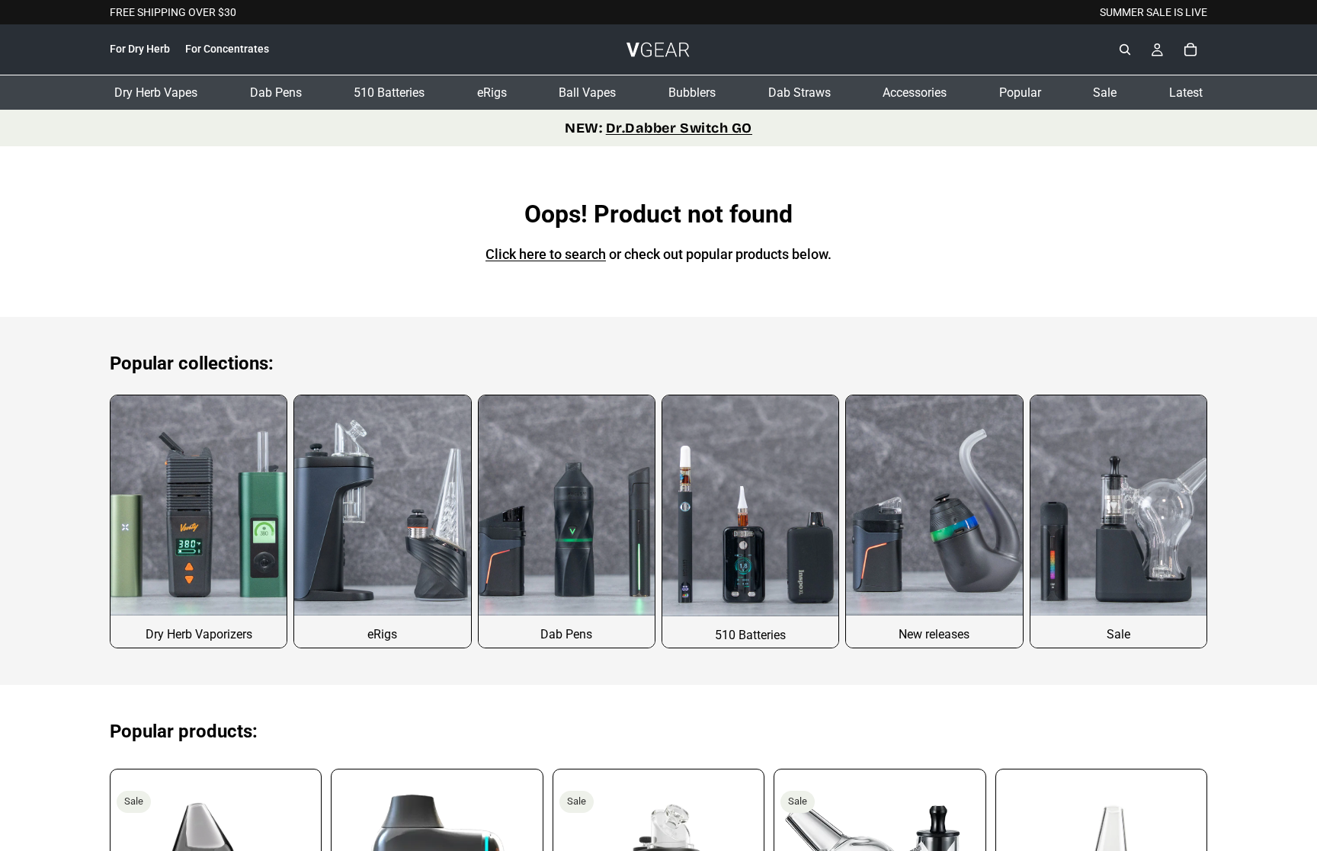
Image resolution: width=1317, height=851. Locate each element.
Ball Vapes (587, 92)
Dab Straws (799, 92)
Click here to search (545, 254)
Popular (1020, 92)
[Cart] (1190, 50)
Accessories (915, 92)
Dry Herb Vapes (155, 92)
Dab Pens (276, 92)
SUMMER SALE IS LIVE (1153, 12)
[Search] (1125, 50)
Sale (1105, 92)
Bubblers (692, 92)
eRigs (492, 92)
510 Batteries (389, 92)
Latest (1186, 92)
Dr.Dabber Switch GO (679, 128)
